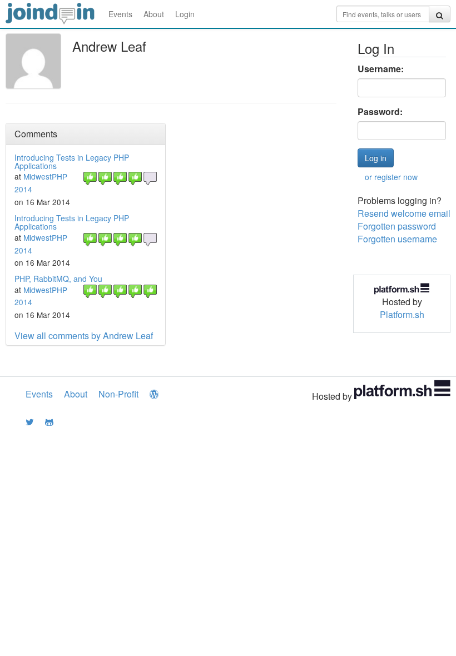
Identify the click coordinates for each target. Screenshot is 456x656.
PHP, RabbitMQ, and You (58, 278)
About (153, 13)
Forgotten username (397, 238)
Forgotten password (397, 226)
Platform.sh (402, 314)
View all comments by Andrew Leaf (83, 335)
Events (120, 13)
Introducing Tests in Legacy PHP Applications (71, 161)
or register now (391, 176)
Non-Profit (118, 393)
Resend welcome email (404, 213)
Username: (381, 69)
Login (185, 13)
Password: (380, 112)
